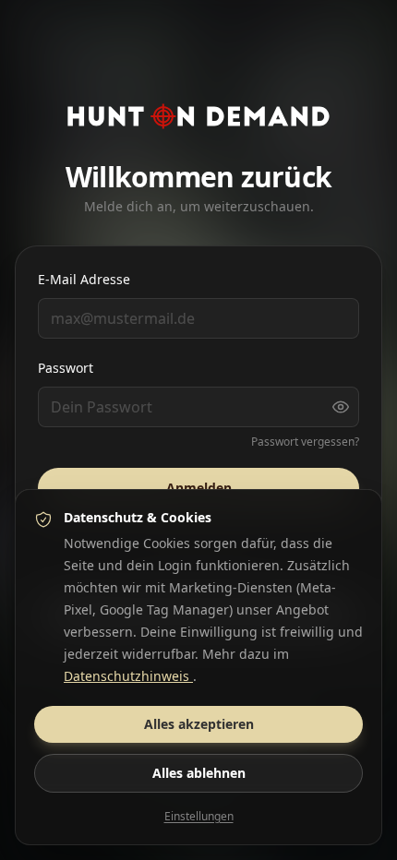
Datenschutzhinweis (128, 676)
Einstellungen (199, 816)
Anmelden (199, 487)
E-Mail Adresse (84, 279)
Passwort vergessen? (305, 442)
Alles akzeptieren (199, 724)
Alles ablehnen (199, 773)
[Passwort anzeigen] (340, 407)
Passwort (65, 367)
